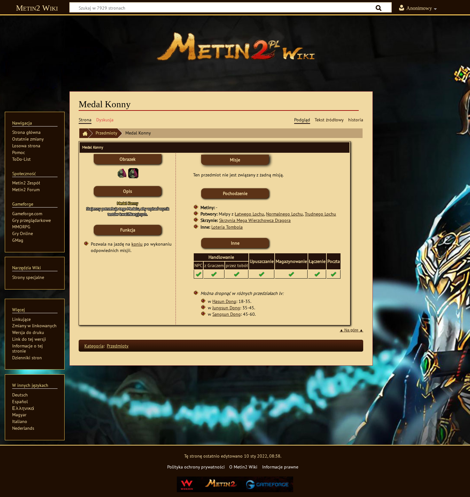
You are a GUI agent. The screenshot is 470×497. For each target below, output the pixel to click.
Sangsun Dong (226, 314)
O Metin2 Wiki (243, 467)
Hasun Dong (224, 301)
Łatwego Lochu (249, 214)
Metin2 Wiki (37, 8)
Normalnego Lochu (284, 214)
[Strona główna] (235, 49)
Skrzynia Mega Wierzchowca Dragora (255, 220)
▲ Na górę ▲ (351, 330)
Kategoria (94, 346)
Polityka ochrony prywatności (196, 467)
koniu (137, 244)
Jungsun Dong (226, 308)
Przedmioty (106, 133)
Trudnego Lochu (320, 214)
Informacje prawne (280, 467)
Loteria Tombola (227, 227)
